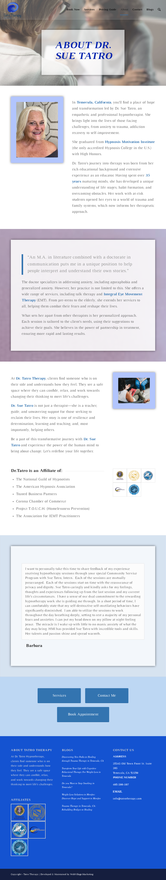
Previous (130, 568)
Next (140, 568)
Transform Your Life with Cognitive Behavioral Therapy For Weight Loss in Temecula (81, 772)
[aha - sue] (148, 476)
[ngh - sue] (134, 476)
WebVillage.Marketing (81, 874)
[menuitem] (73, 9)
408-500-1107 (121, 784)
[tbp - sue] (120, 476)
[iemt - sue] (134, 490)
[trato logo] (12, 9)
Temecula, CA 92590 (125, 773)
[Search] (159, 9)
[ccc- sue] (120, 490)
